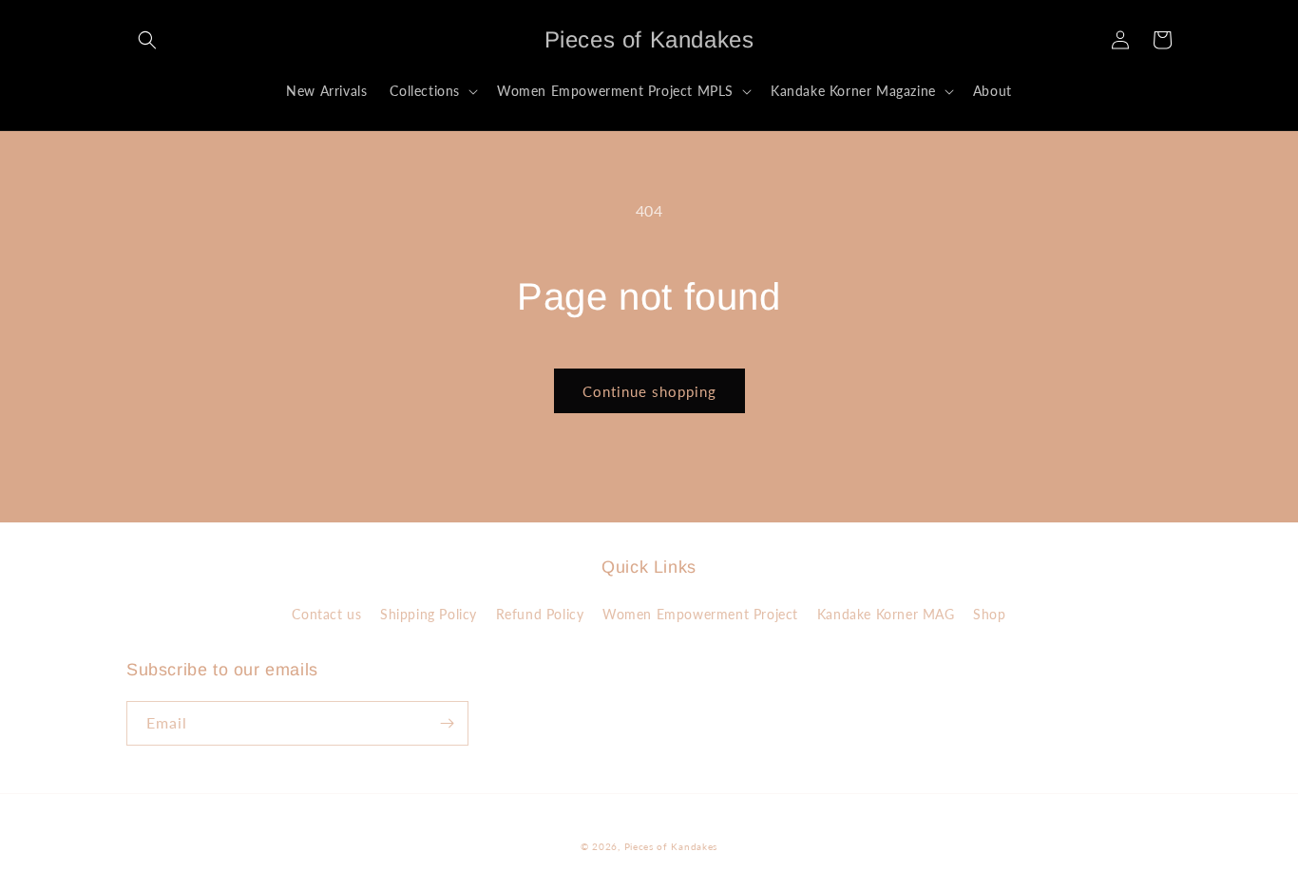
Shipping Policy (428, 614)
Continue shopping (649, 391)
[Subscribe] (447, 723)
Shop (989, 614)
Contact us (326, 614)
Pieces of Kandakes (671, 846)
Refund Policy (540, 614)
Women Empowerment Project (700, 614)
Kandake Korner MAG (886, 614)
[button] (147, 40)
